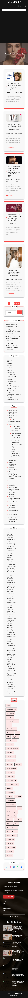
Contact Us (11, 462)
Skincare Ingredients (12, 824)
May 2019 (9, 640)
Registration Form (13, 510)
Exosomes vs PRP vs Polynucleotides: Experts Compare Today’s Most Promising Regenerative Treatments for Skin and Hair (13, 328)
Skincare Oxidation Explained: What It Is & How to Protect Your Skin (18, 982)
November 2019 (11, 634)
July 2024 (9, 573)
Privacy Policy (12, 509)
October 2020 (10, 616)
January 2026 (10, 541)
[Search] (24, 10)
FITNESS (9, 371)
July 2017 (9, 677)
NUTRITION (10, 390)
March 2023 (10, 591)
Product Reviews (11, 396)
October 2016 (10, 693)
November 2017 (11, 670)
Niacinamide (10, 792)
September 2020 (11, 618)
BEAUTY (9, 360)
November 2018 (11, 650)
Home (10, 482)
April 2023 (10, 589)
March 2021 (10, 611)
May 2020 (9, 625)
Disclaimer (11, 467)
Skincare (9, 820)
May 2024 (9, 577)
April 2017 (10, 682)
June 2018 (9, 657)
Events (10, 471)
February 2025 (11, 561)
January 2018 (10, 666)
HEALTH (9, 378)
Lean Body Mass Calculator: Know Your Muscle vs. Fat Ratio (15, 489)
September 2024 (11, 570)
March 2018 (10, 663)
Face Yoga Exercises (12, 748)
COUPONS (11, 466)
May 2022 (9, 595)
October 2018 (10, 652)
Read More (11, 105)
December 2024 (11, 564)
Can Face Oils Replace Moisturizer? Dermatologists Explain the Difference (13, 345)
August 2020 (10, 620)
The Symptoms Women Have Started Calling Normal (14, 337)
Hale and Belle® (14, 2)
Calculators (12, 424)
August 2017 (10, 675)
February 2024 (11, 582)
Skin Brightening (11, 816)
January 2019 (10, 647)
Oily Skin (18, 796)
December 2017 (11, 668)
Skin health (10, 843)
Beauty (9, 725)
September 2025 (11, 548)
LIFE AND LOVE (11, 381)
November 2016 (11, 691)
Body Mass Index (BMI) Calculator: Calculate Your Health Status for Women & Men (16, 451)
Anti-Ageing (10, 713)
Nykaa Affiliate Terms (14, 498)
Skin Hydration (11, 847)
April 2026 (10, 536)
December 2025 (11, 543)
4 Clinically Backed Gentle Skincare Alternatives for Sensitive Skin (17, 967)
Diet (18, 733)
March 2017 (10, 684)
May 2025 (9, 555)
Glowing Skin (10, 756)
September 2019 (11, 636)
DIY (8, 362)
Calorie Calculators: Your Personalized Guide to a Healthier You (15, 458)
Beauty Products (11, 729)
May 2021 (9, 607)
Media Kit (11, 496)
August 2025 (10, 550)
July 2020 (9, 622)
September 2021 (11, 602)
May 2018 (9, 659)
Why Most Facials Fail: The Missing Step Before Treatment (18, 975)
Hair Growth (10, 772)
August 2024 (10, 571)
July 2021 (9, 604)
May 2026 (9, 534)
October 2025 (10, 546)
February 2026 (11, 539)
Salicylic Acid (10, 804)
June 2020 (9, 623)
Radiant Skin (10, 800)
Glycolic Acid (10, 760)
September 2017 (11, 674)
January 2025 (10, 562)
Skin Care (18, 820)
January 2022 (10, 597)
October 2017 (10, 672)
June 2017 (9, 679)
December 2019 (11, 632)
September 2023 (11, 586)
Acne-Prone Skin (11, 709)
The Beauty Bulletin (12, 399)
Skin (19, 808)
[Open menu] (3, 6)
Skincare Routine (11, 835)
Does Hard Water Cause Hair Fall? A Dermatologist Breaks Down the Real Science (17, 959)
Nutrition (9, 796)
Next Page (16, 303)
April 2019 (10, 641)
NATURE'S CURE (11, 388)
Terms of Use (12, 521)
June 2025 (9, 554)
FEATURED (10, 369)
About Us (11, 417)
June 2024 (9, 575)
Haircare (18, 764)
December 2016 (11, 690)
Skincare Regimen (12, 831)
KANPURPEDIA (11, 379)
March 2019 (10, 643)
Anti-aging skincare (12, 721)
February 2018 (11, 665)
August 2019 (10, 638)
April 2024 (10, 579)
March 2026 (10, 537)
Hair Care (9, 764)
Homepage (11, 484)
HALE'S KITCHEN (12, 376)
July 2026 (9, 532)
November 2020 (11, 614)
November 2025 (11, 545)
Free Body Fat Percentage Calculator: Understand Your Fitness (15, 476)
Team (12, 419)
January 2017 (10, 688)
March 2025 (10, 559)
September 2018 (11, 654)
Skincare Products (12, 828)
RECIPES (9, 397)
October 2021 (10, 600)
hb (9, 480)
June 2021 (9, 605)
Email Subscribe (13, 469)
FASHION (9, 367)
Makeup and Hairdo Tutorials (15, 387)
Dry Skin (15, 737)
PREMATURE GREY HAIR (14, 394)
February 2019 (11, 645)
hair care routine (11, 768)
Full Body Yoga (11, 372)
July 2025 (9, 552)
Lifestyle (9, 383)
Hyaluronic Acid (11, 780)
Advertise (11, 423)
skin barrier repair (12, 812)
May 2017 (9, 681)
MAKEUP (9, 385)
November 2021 (11, 598)
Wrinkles (9, 855)
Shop (10, 512)
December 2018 (11, 648)
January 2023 (10, 593)
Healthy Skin (10, 776)
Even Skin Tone (11, 740)
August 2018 (10, 656)
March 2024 (10, 580)
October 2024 (10, 568)
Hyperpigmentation (12, 784)
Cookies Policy (13, 464)
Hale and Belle (18, 92)
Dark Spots (10, 733)
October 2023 (10, 584)
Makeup (9, 788)
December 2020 (11, 613)
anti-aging (9, 717)
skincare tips (10, 839)
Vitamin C (9, 851)
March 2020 (10, 627)
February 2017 (11, 686)
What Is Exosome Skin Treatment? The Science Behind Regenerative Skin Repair (18, 951)
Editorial (9, 363)
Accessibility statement (15, 421)
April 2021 (10, 609)
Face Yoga (9, 365)
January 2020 (10, 631)
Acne (8, 705)
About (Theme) (13, 410)
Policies (11, 503)
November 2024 (11, 566)
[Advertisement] (14, 27)
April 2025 (10, 557)
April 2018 (10, 661)
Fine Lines (9, 752)
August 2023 (10, 588)
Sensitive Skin (10, 808)
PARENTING (10, 392)
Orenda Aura (12, 500)
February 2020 (11, 629)
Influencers (12, 485)
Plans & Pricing (13, 501)
